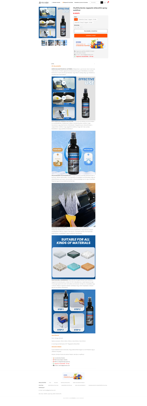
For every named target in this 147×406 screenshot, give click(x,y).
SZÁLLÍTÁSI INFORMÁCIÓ (80, 385)
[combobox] (96, 2)
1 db (76, 19)
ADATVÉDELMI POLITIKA (53, 385)
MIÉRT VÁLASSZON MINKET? (79, 382)
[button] (56, 2)
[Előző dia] (40, 42)
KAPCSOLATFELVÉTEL (65, 382)
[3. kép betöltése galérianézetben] (58, 43)
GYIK (50, 382)
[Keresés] (102, 2)
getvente (73, 398)
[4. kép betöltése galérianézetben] (64, 43)
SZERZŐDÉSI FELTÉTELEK (66, 385)
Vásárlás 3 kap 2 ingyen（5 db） (84, 22)
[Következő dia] (69, 42)
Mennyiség (76, 25)
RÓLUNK (56, 382)
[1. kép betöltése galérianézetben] (45, 43)
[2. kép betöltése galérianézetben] (51, 43)
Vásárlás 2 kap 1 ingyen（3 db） (88, 19)
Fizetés (90, 35)
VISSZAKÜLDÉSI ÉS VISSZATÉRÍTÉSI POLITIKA (98, 385)
